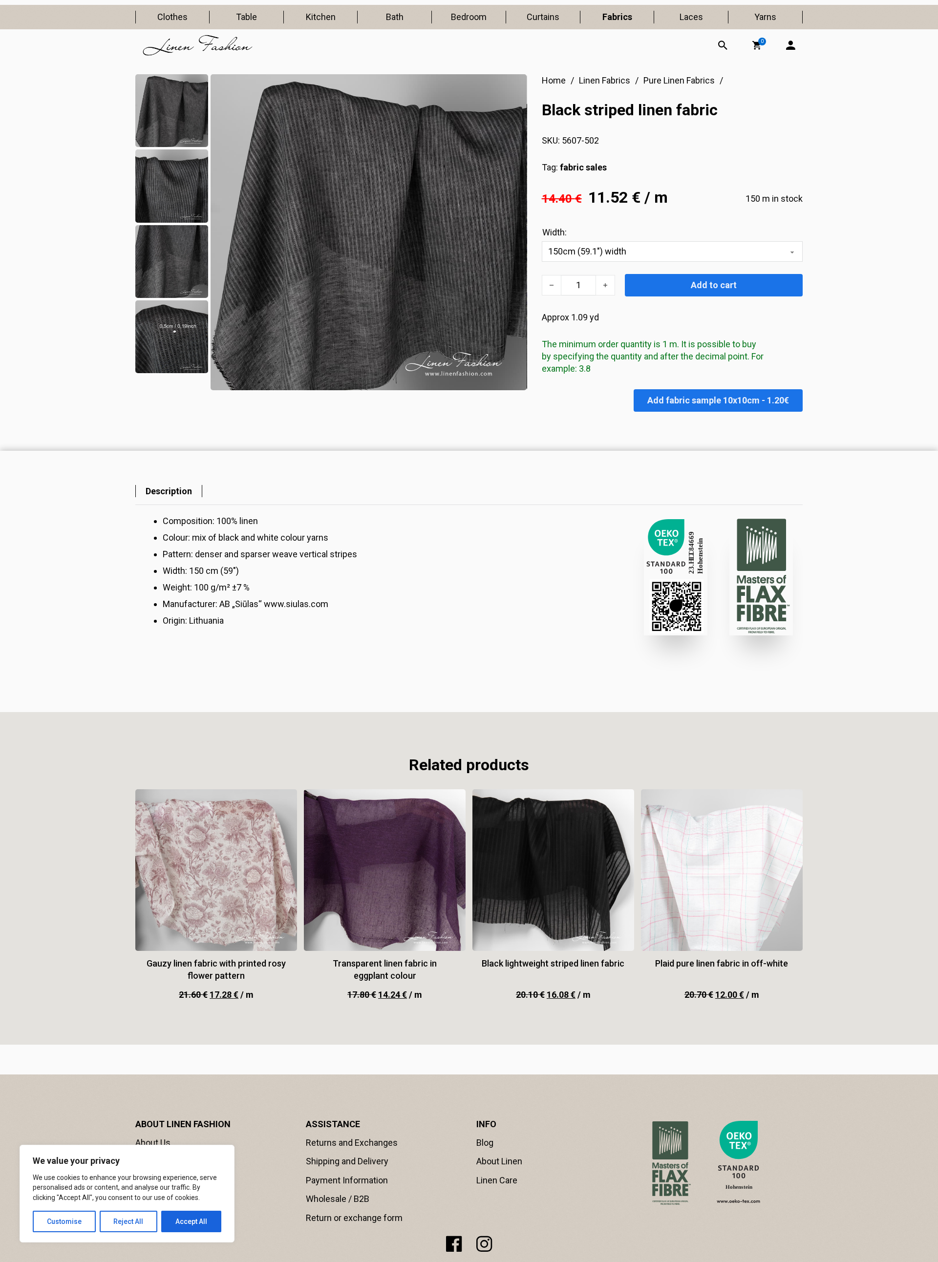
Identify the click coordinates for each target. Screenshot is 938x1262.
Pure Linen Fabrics (679, 80)
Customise (64, 1221)
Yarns (765, 17)
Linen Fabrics (604, 80)
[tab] (168, 491)
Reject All (128, 1221)
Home (554, 80)
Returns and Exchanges (352, 1142)
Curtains (543, 17)
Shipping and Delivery (347, 1161)
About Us (153, 1142)
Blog (484, 1142)
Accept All (191, 1221)
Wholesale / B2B (337, 1199)
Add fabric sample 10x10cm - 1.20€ (718, 400)
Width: (554, 232)
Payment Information (347, 1180)
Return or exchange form (354, 1218)
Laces (691, 17)
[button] (756, 45)
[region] (127, 1193)
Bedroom (469, 17)
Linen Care (496, 1180)
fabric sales (583, 167)
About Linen (499, 1161)
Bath (395, 17)
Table (246, 17)
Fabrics (617, 17)
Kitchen (321, 17)
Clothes (172, 17)
